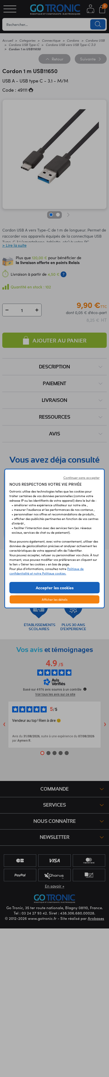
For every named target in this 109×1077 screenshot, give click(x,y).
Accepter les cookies (55, 587)
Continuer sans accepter (81, 477)
